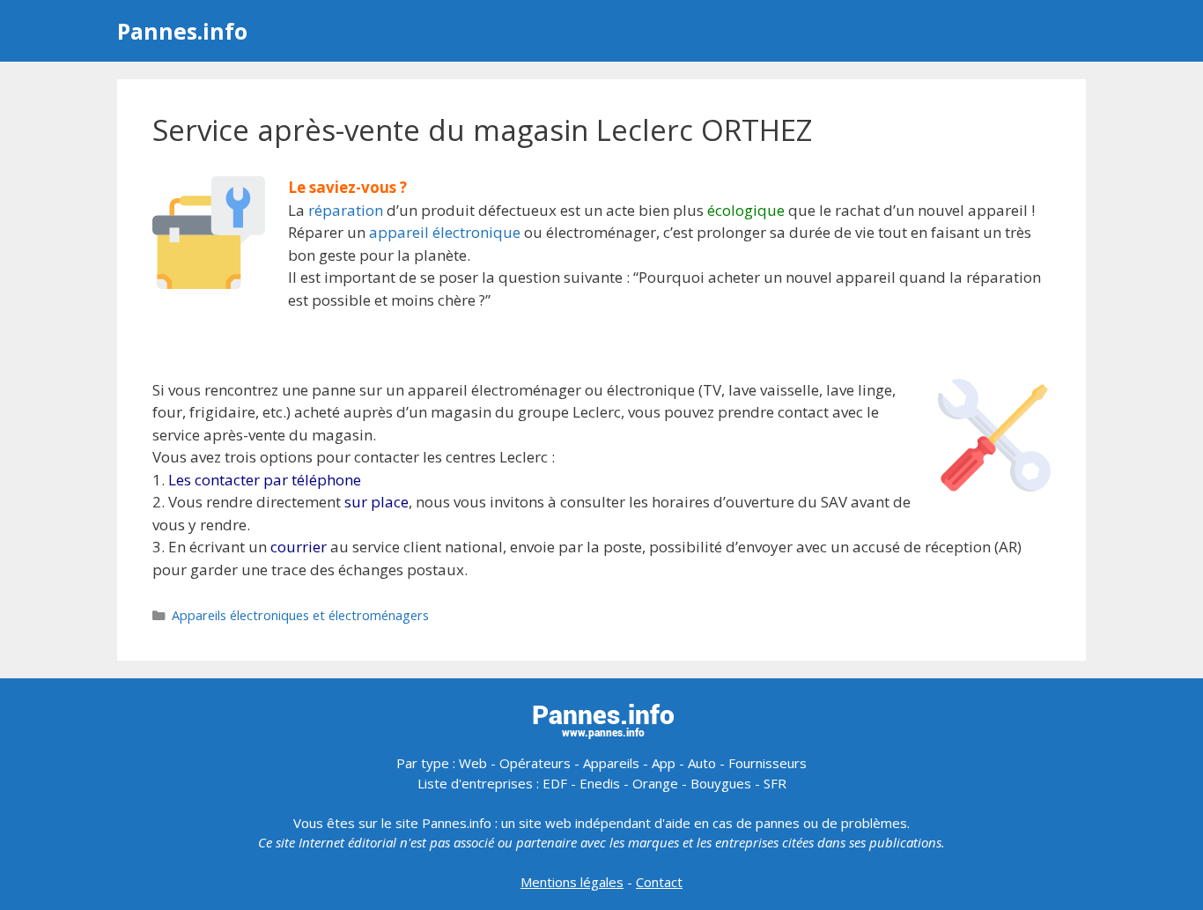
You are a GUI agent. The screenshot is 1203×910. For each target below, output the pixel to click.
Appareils (611, 763)
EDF (554, 783)
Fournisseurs (767, 763)
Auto (702, 763)
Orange (655, 783)
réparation (345, 210)
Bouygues (720, 783)
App (663, 763)
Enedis (599, 783)
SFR (775, 783)
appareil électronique (444, 232)
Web (473, 763)
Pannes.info (182, 31)
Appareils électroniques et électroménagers (300, 615)
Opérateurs (535, 763)
